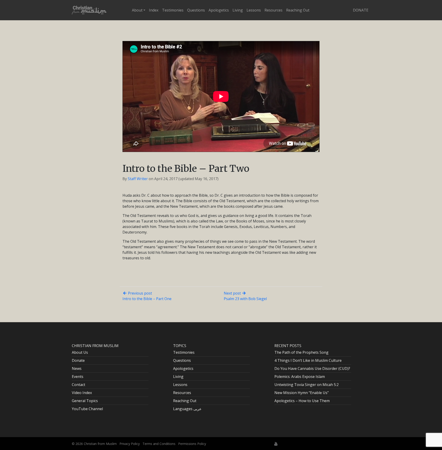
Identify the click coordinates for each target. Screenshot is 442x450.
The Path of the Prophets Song (301, 352)
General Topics (85, 400)
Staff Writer (138, 178)
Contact (78, 384)
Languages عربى (187, 408)
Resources (273, 10)
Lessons (254, 10)
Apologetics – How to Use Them (302, 400)
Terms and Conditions (158, 443)
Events (77, 376)
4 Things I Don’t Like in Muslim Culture (308, 360)
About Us (80, 352)
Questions (196, 10)
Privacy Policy (129, 443)
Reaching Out (297, 10)
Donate (360, 10)
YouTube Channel (87, 408)
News (76, 368)
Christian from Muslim (100, 443)
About (137, 10)
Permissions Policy (192, 443)
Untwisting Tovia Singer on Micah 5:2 (306, 384)
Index (153, 10)
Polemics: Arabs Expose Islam (299, 376)
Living (238, 10)
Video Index (82, 392)
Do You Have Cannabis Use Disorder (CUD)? (312, 368)
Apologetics (219, 10)
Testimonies (172, 10)
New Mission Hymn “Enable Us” (301, 392)
